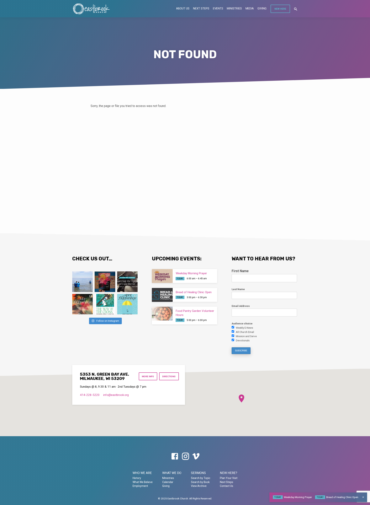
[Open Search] (295, 9)
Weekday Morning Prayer (191, 273)
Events (218, 8)
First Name (240, 271)
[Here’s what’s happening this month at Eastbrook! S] (127, 304)
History (137, 478)
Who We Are (142, 473)
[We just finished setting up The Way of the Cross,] (105, 304)
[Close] (363, 497)
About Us (182, 8)
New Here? (228, 473)
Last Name (238, 289)
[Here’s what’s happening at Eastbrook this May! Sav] (82, 304)
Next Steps (201, 8)
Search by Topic (200, 478)
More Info (148, 376)
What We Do (171, 473)
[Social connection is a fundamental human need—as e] (127, 281)
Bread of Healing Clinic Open (194, 292)
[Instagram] (185, 456)
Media (250, 8)
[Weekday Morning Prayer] (162, 276)
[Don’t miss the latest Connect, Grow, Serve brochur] (105, 281)
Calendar (167, 482)
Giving (262, 8)
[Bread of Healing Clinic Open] (162, 295)
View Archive (199, 485)
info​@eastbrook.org (116, 395)
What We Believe (143, 482)
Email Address (241, 305)
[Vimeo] (196, 456)
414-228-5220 (90, 395)
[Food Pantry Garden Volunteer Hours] (162, 314)
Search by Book (200, 482)
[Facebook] (174, 456)
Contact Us (226, 485)
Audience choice (242, 323)
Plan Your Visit (228, 478)
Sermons (198, 473)
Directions (169, 376)
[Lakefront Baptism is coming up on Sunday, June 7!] (82, 281)
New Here (280, 9)
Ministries (234, 8)
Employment (140, 485)
